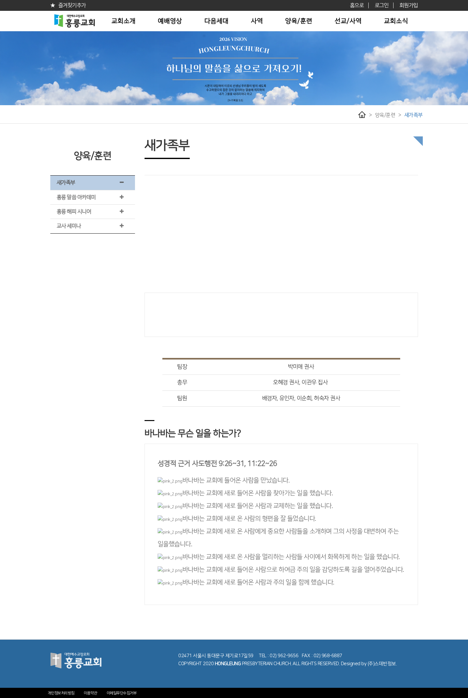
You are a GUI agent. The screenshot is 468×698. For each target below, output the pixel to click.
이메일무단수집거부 (122, 693)
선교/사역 (348, 21)
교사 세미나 (69, 226)
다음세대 (216, 21)
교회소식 (396, 21)
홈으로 (357, 5)
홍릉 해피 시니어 (74, 211)
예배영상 (170, 21)
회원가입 (409, 5)
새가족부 (413, 115)
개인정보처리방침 (61, 693)
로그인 (382, 5)
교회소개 (123, 21)
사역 (257, 21)
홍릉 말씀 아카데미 (76, 197)
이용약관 (90, 693)
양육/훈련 (298, 21)
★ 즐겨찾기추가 (68, 5)
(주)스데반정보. (382, 663)
